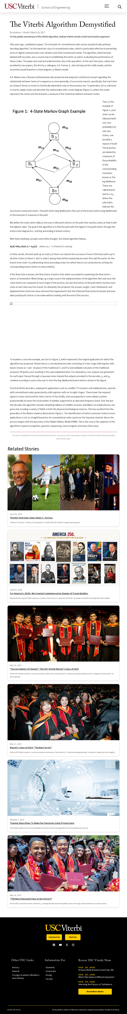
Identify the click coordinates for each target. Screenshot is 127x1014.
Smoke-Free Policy (112, 1010)
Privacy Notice (57, 1010)
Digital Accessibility (96, 1010)
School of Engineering (55, 7)
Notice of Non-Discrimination (76, 1010)
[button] (107, 7)
